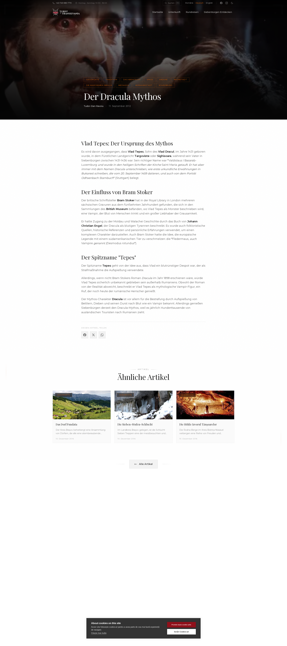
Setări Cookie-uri (181, 632)
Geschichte (92, 79)
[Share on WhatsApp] (102, 334)
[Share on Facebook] (84, 334)
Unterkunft (174, 12)
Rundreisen (192, 12)
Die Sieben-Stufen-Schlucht (135, 424)
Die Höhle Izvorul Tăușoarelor (198, 424)
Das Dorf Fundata (66, 424)
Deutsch (199, 3)
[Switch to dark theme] (232, 3)
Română (189, 3)
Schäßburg (165, 85)
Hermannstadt (143, 85)
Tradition (111, 79)
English (209, 3)
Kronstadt (180, 79)
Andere (163, 79)
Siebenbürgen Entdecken (218, 12)
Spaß (150, 79)
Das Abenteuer (132, 79)
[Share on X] (93, 334)
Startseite (157, 12)
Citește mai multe (98, 633)
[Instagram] (226, 3)
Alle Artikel (146, 464)
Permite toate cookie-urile (181, 625)
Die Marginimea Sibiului (99, 85)
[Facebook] (221, 3)
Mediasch (123, 85)
